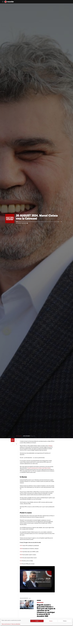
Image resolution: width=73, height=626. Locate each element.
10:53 (21, 560)
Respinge (50, 620)
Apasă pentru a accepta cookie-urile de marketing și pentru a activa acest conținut (37, 579)
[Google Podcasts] (24, 223)
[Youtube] (27, 223)
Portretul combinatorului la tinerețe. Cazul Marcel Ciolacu (39, 468)
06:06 (21, 548)
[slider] (37, 221)
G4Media (50, 445)
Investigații (40, 602)
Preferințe (64, 620)
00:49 (21, 545)
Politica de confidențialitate (15, 624)
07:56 (21, 551)
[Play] (16, 221)
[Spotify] (26, 223)
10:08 (21, 557)
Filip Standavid (18, 435)
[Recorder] (9, 2)
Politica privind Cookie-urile (6, 624)
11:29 (21, 563)
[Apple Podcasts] (22, 223)
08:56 (21, 554)
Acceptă (37, 620)
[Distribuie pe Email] (16, 444)
